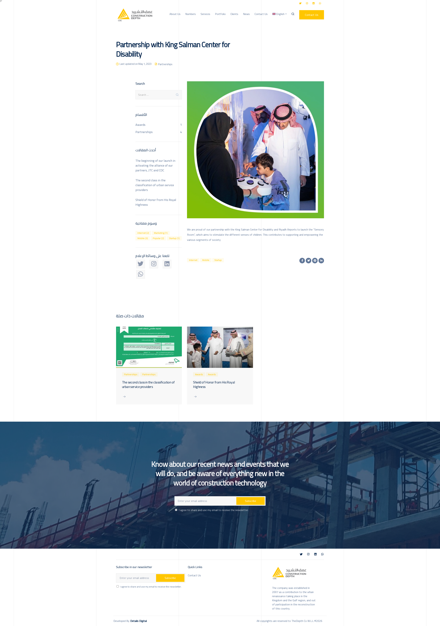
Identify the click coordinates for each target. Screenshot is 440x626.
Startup (218, 260)
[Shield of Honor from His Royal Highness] (220, 346)
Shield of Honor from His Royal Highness (155, 202)
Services (205, 14)
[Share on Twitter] (308, 260)
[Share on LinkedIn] (321, 260)
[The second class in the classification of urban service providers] (149, 346)
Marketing (161, 233)
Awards (140, 125)
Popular (158, 238)
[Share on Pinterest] (315, 260)
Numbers (190, 14)
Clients (234, 14)
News (246, 14)
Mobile (205, 260)
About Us (174, 14)
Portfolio (220, 14)
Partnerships (165, 64)
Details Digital (138, 620)
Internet (193, 260)
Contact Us (261, 14)
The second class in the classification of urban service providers (154, 185)
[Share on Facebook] (302, 260)
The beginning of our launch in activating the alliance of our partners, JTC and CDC (155, 165)
